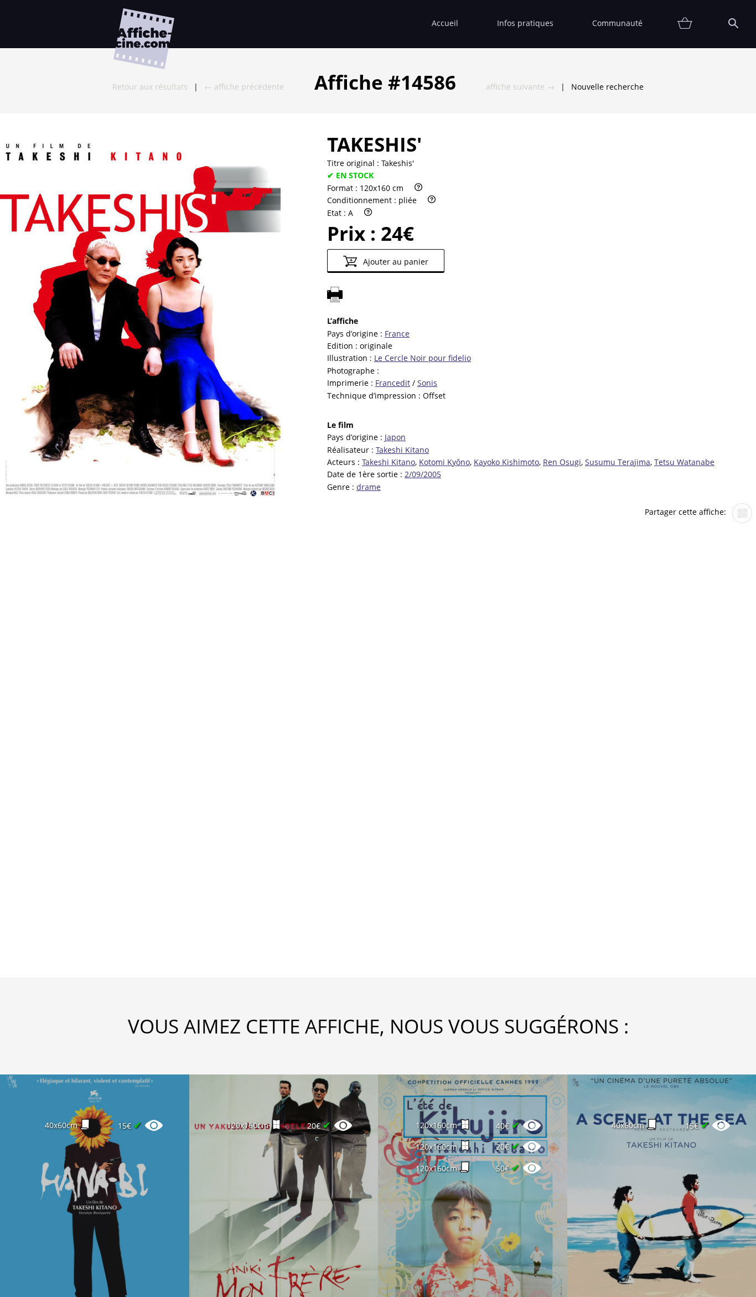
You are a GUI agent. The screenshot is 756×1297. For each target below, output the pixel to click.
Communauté (617, 23)
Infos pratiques (525, 23)
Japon (395, 437)
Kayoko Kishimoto (506, 462)
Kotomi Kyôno (444, 462)
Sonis (427, 383)
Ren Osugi (562, 462)
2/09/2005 (423, 474)
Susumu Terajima (617, 462)
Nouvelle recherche (607, 86)
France (397, 333)
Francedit (392, 383)
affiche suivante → (520, 86)
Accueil (445, 23)
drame (368, 487)
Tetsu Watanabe (684, 462)
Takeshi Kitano (402, 450)
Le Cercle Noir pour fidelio (422, 358)
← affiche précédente (244, 86)
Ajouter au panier (394, 261)
